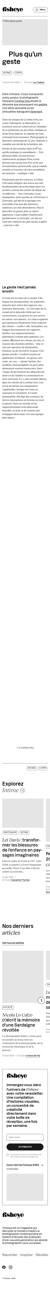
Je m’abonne (25, 1147)
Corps (18, 73)
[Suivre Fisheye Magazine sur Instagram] (10, 1267)
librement (36, 112)
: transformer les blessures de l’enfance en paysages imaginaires (22, 847)
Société (7, 1008)
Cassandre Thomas (20, 880)
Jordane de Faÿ (33, 1056)
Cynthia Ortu (22, 101)
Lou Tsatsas (38, 83)
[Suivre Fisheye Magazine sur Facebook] (4, 1267)
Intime (7, 73)
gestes (43, 104)
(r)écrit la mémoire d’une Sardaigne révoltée (21, 1022)
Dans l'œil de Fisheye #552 (23, 1165)
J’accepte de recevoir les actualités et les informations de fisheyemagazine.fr (26, 1156)
